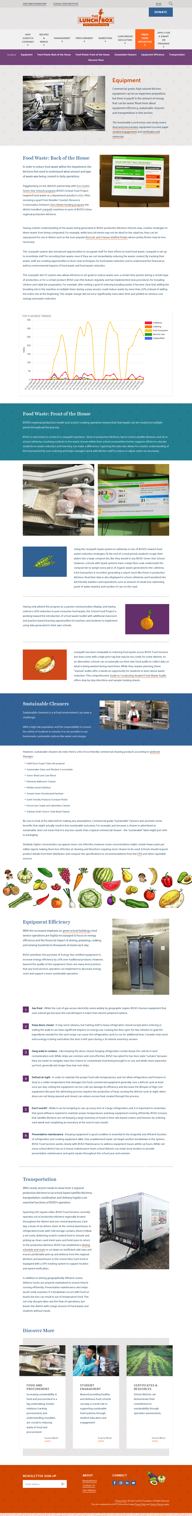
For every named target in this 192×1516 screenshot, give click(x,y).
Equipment (27, 54)
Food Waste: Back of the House (54, 54)
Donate (160, 12)
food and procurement (125, 127)
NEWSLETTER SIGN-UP (39, 1475)
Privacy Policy (121, 1500)
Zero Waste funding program (67, 204)
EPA (139, 853)
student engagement (124, 131)
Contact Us (88, 1485)
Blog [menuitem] (158, 4)
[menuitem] (171, 3)
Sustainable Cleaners (125, 54)
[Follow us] (114, 1483)
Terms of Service (157, 1504)
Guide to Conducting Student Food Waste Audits (138, 675)
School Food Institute (65, 4)
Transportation (177, 54)
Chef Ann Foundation (34, 4)
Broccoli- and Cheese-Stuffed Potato (107, 237)
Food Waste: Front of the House (93, 54)
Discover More (96, 60)
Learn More (51, 1438)
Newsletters (89, 1480)
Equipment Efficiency (152, 54)
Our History (89, 1490)
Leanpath (47, 209)
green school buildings (76, 930)
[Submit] (63, 1484)
